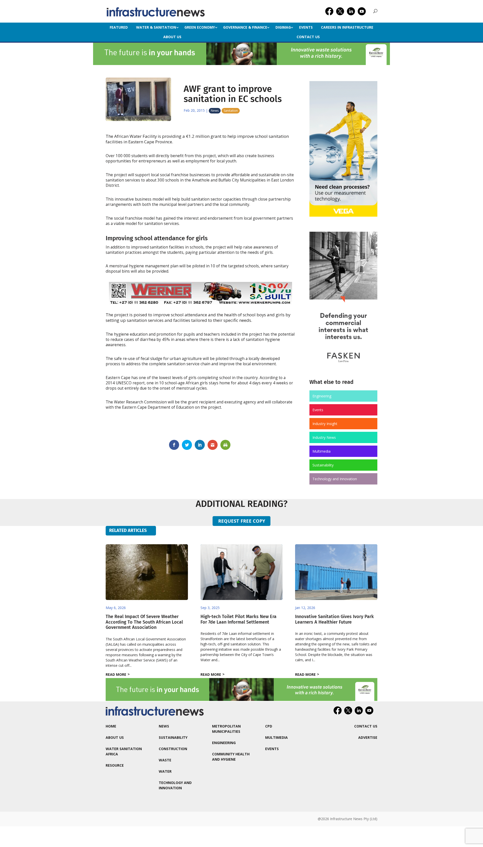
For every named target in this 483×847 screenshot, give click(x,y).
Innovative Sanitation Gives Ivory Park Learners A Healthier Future (334, 619)
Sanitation (231, 110)
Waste (165, 760)
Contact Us (308, 36)
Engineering (321, 396)
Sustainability (323, 465)
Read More (116, 674)
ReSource (115, 765)
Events (306, 27)
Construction (173, 748)
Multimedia (321, 451)
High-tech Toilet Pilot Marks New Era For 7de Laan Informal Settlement (238, 619)
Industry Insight (324, 423)
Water (165, 771)
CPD (268, 726)
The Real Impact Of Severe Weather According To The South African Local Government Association (144, 622)
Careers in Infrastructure (347, 27)
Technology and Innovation (334, 478)
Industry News (324, 437)
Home (111, 726)
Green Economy (199, 27)
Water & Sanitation (156, 27)
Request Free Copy (241, 521)
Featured (119, 27)
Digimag (283, 27)
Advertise (367, 737)
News (215, 110)
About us (172, 36)
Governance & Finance (245, 27)
